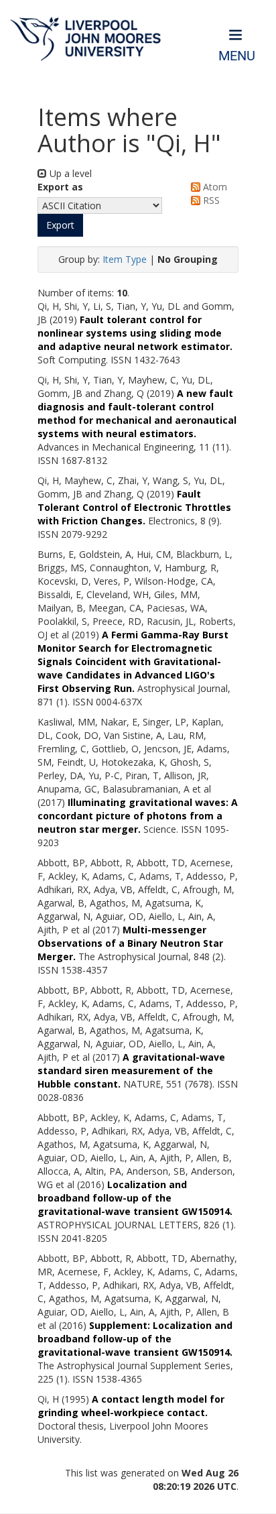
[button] (60, 225)
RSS (210, 200)
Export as (60, 186)
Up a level (69, 173)
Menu (236, 56)
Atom (213, 186)
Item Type (124, 259)
